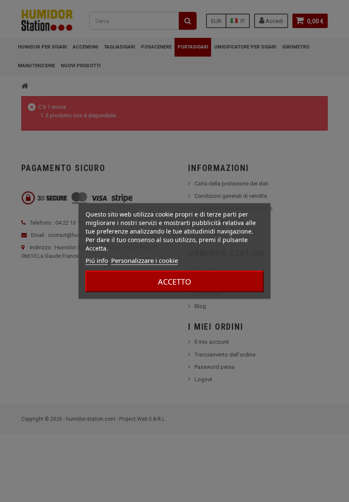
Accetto (174, 282)
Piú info (97, 260)
